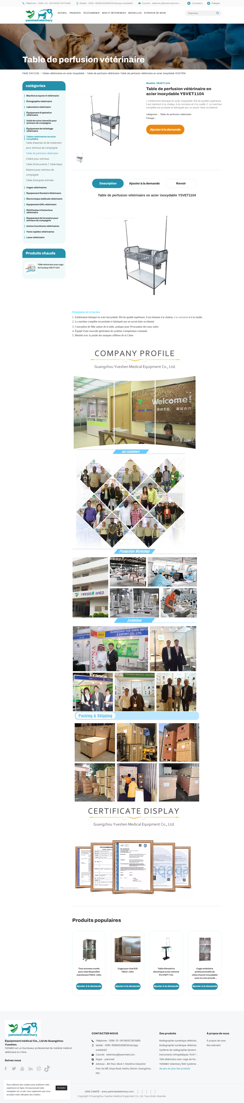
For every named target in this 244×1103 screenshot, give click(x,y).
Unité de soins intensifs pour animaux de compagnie (41, 122)
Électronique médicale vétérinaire (44, 199)
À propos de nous (155, 13)
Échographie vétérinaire (39, 101)
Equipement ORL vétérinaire (41, 204)
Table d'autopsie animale (39, 180)
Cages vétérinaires (36, 187)
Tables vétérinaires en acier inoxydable (63, 73)
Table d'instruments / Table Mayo (44, 164)
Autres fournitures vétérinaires (42, 226)
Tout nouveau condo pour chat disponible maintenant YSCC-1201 (89, 971)
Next (73, 147)
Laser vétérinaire (35, 237)
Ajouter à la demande (165, 129)
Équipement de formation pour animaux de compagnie (42, 219)
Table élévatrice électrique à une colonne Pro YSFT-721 (166, 971)
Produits (75, 13)
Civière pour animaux (37, 159)
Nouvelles (135, 13)
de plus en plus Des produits (174, 1069)
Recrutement (214, 1045)
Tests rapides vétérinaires (40, 232)
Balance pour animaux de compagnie (40, 172)
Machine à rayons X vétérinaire (42, 96)
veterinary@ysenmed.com (165, 3)
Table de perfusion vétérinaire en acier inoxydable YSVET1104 (153, 73)
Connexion (197, 3)
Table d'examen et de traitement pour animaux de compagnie (44, 145)
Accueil (62, 13)
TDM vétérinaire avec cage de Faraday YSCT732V (50, 266)
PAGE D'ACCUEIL (31, 73)
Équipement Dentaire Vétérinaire (43, 193)
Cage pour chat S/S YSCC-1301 (128, 970)
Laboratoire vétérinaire (38, 107)
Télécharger (91, 13)
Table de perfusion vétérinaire (103, 73)
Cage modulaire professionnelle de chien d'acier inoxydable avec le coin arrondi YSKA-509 (205, 973)
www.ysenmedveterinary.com (118, 1092)
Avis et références (114, 13)
